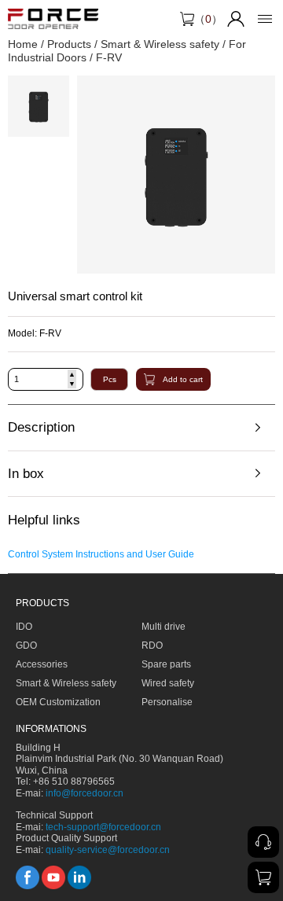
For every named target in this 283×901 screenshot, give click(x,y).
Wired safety (168, 683)
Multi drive (164, 626)
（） (208, 19)
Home (23, 44)
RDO (152, 645)
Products (69, 44)
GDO (26, 645)
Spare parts (166, 664)
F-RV (109, 57)
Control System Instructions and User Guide (101, 554)
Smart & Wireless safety (160, 44)
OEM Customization (58, 702)
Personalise (167, 702)
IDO (24, 626)
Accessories (42, 664)
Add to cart (183, 379)
